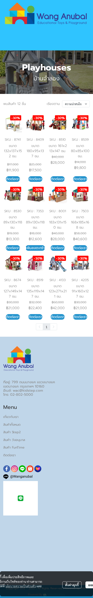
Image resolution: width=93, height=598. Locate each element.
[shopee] (30, 468)
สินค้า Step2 (12, 432)
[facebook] (6, 468)
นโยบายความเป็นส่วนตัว (20, 586)
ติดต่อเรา (9, 455)
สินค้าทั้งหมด (12, 424)
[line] (22, 468)
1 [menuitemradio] (46, 327)
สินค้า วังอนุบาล (14, 440)
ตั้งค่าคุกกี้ (72, 585)
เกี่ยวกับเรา (10, 416)
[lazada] (37, 468)
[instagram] (14, 468)
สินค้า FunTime (13, 447)
